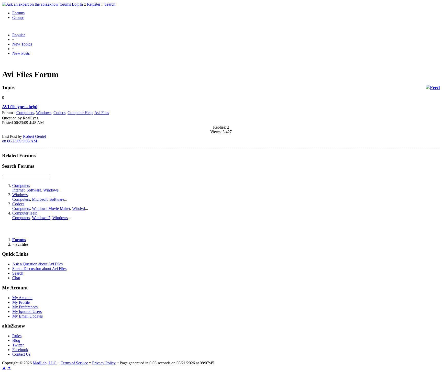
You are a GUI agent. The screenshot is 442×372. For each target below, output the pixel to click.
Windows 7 (41, 218)
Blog (16, 340)
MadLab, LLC (45, 363)
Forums (18, 13)
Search (109, 4)
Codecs (59, 112)
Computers (25, 112)
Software (34, 190)
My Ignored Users (27, 311)
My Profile (21, 302)
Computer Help (80, 112)
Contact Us (21, 354)
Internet (18, 190)
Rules (16, 336)
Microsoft (40, 199)
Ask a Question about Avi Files (37, 264)
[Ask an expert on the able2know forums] (36, 4)
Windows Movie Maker (51, 208)
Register (93, 4)
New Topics (22, 44)
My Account (22, 298)
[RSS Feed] (433, 88)
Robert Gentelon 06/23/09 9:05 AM (24, 138)
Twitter (18, 345)
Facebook (20, 349)
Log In (77, 4)
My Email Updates (27, 316)
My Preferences (25, 307)
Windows (43, 112)
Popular (18, 35)
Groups (18, 17)
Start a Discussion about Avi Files (39, 268)
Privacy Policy (104, 363)
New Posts (21, 53)
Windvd (78, 208)
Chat (16, 278)
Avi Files (101, 112)
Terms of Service (74, 363)
